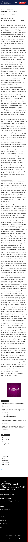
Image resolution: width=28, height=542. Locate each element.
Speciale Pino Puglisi (6, 439)
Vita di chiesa (5, 460)
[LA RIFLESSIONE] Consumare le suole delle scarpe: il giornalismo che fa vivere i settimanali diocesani (13, 427)
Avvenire (2, 513)
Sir (1, 527)
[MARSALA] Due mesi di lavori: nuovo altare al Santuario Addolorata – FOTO (14, 421)
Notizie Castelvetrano (4, 469)
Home (2, 9)
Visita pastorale (5, 464)
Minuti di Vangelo (6, 452)
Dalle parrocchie (5, 462)
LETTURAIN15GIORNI (7, 450)
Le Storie (4, 448)
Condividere (4, 441)
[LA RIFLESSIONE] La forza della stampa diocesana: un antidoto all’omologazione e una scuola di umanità (13, 410)
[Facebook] (7, 539)
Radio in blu (3, 520)
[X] (16, 539)
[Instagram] (10, 539)
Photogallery (5, 456)
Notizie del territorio (6, 454)
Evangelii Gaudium (6, 444)
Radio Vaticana (3, 523)
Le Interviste (5, 446)
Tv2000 (2, 516)
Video (3, 458)
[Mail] (13, 539)
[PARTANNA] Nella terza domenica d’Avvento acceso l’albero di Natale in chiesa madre (13, 415)
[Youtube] (19, 539)
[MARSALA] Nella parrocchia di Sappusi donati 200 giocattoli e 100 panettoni (13, 404)
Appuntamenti (5, 437)
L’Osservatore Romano (5, 509)
